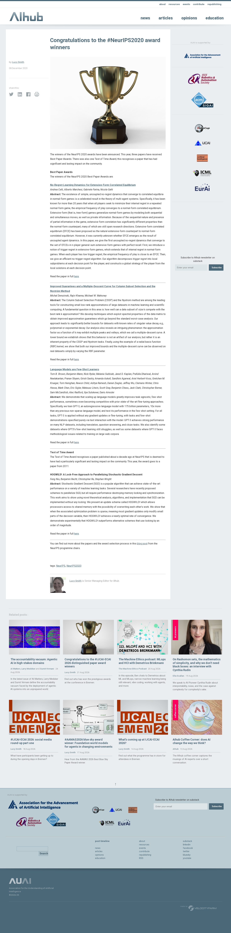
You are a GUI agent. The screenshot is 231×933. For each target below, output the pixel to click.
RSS (141, 858)
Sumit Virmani (47, 668)
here (76, 276)
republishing (214, 4)
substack (187, 841)
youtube (187, 858)
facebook (188, 848)
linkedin (186, 844)
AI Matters (15, 668)
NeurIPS (60, 565)
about (162, 4)
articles (166, 18)
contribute (198, 4)
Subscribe (217, 267)
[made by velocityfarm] (198, 908)
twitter (186, 851)
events (186, 4)
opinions (189, 18)
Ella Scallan (178, 675)
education (215, 18)
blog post (142, 543)
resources (174, 4)
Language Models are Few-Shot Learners (74, 369)
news (145, 18)
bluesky (186, 855)
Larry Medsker (28, 668)
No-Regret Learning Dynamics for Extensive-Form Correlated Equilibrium (93, 184)
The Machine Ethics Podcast (133, 668)
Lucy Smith (18, 62)
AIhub (176, 749)
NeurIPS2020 (73, 565)
